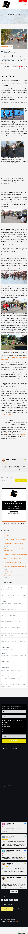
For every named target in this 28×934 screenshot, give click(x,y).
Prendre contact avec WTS (15, 436)
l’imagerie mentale (6, 414)
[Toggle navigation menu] (25, 4)
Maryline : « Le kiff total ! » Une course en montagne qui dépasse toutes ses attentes (13, 588)
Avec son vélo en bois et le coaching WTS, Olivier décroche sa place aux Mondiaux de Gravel (12, 670)
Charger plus (14, 891)
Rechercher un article (6, 477)
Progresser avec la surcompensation (12, 562)
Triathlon (5, 722)
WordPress (17, 921)
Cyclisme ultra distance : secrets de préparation (15, 575)
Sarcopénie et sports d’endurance (8, 663)
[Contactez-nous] (17, 900)
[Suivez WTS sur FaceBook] (2, 900)
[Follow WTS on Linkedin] (10, 900)
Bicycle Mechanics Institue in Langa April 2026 (11, 627)
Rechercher (21, 480)
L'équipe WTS (5, 63)
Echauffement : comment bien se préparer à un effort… (13, 56)
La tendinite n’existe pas (9, 571)
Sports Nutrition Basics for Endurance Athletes (11, 603)
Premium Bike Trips (18, 908)
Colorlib (8, 921)
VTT (4, 730)
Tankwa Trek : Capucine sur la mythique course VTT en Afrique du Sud (13, 642)
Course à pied (6, 726)
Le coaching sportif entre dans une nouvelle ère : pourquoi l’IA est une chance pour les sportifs (14, 596)
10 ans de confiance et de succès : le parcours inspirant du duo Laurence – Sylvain (14, 685)
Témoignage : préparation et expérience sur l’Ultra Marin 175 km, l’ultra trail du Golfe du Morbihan (13, 677)
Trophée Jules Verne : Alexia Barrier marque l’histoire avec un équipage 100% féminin (14, 634)
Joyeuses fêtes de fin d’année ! (7, 649)
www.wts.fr (24, 424)
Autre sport (6, 732)
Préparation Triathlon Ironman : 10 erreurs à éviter (15, 554)
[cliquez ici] (8, 433)
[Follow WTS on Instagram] (15, 900)
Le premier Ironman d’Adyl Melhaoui (9, 615)
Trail (4, 728)
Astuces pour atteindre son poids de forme (10, 621)
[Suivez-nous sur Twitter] (5, 900)
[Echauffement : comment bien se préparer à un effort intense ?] (14, 39)
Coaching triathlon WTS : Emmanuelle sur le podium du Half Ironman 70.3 (13, 656)
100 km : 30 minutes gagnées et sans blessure (11, 609)
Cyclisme (5, 724)
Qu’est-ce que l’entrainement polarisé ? (13, 558)
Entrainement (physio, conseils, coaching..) (6, 47)
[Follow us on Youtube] (12, 900)
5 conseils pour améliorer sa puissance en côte (15, 539)
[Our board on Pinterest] (7, 900)
